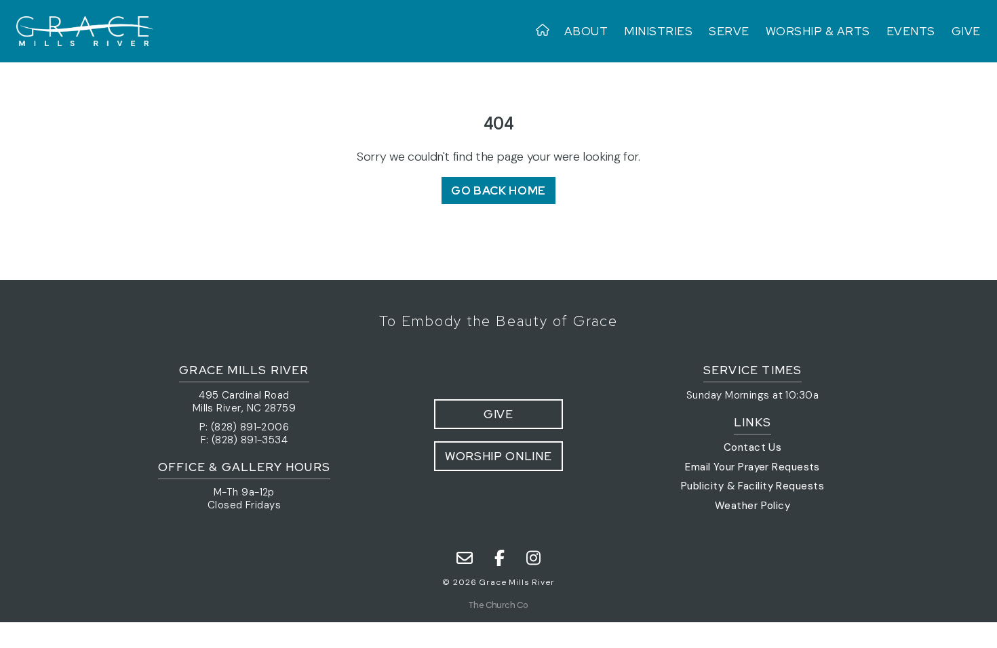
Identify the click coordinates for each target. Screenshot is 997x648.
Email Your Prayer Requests (752, 467)
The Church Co (498, 605)
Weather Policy (752, 505)
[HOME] (545, 31)
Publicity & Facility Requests (752, 486)
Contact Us (753, 447)
